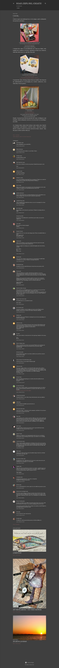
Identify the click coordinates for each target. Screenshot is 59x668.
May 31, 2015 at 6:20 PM (20, 159)
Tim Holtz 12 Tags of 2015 (27, 136)
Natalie (17, 315)
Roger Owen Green (20, 298)
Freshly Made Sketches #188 (29, 76)
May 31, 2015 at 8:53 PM (20, 167)
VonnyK (17, 377)
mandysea (18, 477)
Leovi (17, 223)
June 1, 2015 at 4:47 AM (20, 174)
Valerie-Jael (18, 149)
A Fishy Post (17, 553)
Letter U (21, 136)
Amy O (17, 185)
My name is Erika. (19, 458)
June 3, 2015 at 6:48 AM (20, 295)
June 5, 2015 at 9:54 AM (20, 430)
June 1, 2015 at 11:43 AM (20, 189)
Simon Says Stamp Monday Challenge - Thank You (29, 77)
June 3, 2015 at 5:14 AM (20, 261)
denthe (17, 484)
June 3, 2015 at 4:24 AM (20, 253)
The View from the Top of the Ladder (23, 390)
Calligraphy (17, 136)
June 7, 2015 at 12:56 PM (20, 497)
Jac (17, 333)
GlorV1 (17, 426)
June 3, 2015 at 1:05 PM (20, 330)
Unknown (18, 171)
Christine (18, 155)
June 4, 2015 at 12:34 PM (20, 398)
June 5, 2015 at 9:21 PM (20, 473)
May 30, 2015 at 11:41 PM (20, 152)
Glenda (17, 256)
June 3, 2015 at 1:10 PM (20, 340)
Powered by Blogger (30, 662)
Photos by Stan (19, 408)
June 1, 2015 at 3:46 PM (20, 205)
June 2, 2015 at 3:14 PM (20, 212)
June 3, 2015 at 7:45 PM (20, 373)
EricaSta (18, 518)
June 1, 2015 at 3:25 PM (20, 197)
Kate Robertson (19, 162)
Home (18, 8)
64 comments (18, 611)
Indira (17, 402)
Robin (17, 451)
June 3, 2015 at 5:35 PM (20, 363)
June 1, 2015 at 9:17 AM (20, 182)
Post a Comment (16, 524)
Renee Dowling (19, 501)
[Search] (45, 3)
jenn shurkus (18, 307)
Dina (17, 511)
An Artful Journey (20, 641)
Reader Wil (18, 231)
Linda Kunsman (19, 441)
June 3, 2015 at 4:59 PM (20, 356)
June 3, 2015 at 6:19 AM (20, 284)
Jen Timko (18, 208)
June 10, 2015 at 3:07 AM (20, 515)
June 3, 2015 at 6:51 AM (20, 304)
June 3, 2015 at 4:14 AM (20, 237)
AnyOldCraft (18, 264)
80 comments (18, 643)
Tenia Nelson (18, 142)
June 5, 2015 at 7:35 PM (20, 463)
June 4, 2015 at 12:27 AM (20, 392)
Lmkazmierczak (19, 395)
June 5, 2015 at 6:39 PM (20, 455)
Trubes (17, 241)
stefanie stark (19, 193)
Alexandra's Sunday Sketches (29, 113)
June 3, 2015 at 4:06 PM (20, 348)
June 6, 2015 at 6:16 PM (20, 488)
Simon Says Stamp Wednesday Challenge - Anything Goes (29, 78)
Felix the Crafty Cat (20, 288)
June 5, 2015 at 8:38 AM (20, 422)
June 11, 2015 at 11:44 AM (20, 521)
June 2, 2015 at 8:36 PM (20, 220)
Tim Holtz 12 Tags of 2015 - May (29, 44)
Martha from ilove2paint (21, 491)
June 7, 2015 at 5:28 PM (20, 508)
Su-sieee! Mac (19, 385)
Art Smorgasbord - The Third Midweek (27, 610)
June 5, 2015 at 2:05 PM (20, 438)
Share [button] (14, 611)
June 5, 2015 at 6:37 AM (20, 405)
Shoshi (17, 271)
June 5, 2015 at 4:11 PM (20, 447)
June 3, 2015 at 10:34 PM (20, 382)
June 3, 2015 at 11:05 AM (20, 319)
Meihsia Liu (18, 177)
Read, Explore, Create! (29, 3)
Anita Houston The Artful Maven (22, 359)
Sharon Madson (19, 343)
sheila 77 (18, 433)
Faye (17, 416)
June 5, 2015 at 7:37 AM (20, 413)
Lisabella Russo (19, 200)
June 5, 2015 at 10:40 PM (20, 481)
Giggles (17, 466)
